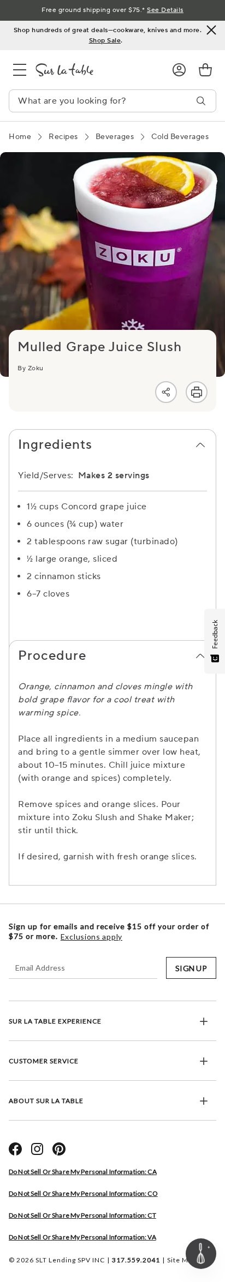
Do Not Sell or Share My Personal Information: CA (83, 1171)
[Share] (166, 392)
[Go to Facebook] (15, 1148)
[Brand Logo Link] (95, 69)
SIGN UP (191, 968)
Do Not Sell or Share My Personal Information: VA (82, 1237)
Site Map (181, 1260)
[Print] (197, 392)
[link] (205, 70)
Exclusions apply (91, 936)
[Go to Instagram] (37, 1148)
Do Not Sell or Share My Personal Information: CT (82, 1215)
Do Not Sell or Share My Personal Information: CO (83, 1193)
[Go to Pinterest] (59, 1148)
